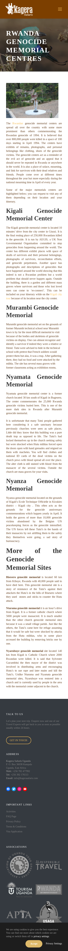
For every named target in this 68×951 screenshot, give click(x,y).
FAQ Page (11, 816)
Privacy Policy (13, 821)
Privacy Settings (54, 943)
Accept (33, 943)
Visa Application (14, 831)
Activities (11, 811)
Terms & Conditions (16, 826)
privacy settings (41, 936)
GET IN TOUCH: (19, 740)
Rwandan (17, 123)
